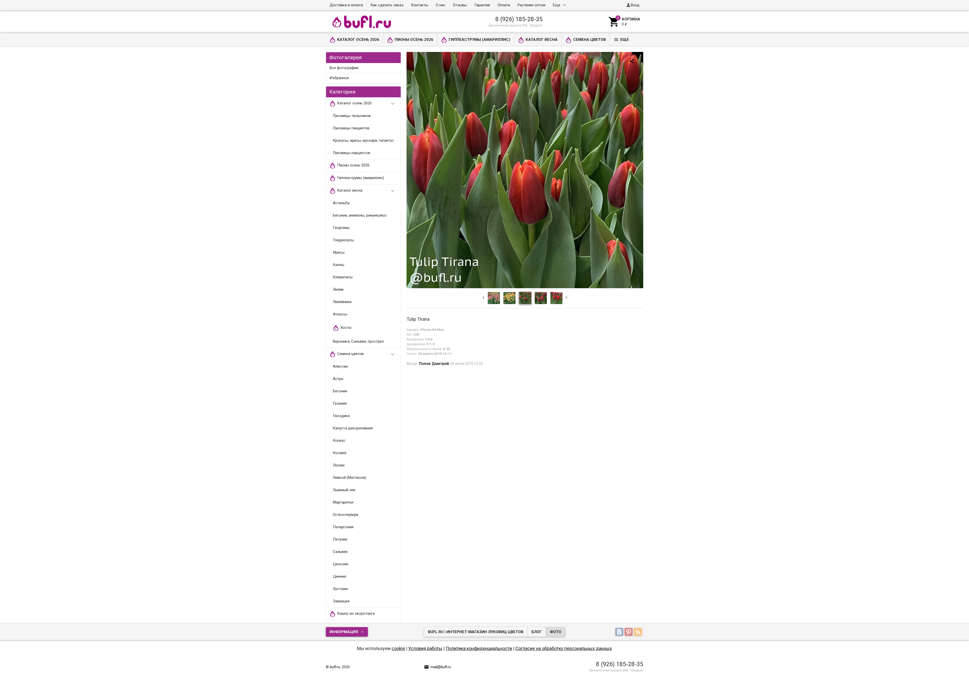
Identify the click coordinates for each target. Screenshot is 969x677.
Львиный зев (344, 490)
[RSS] (638, 632)
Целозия (340, 564)
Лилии (338, 289)
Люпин (338, 465)
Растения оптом (531, 5)
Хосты (346, 328)
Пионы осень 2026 (414, 39)
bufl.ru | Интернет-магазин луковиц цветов (475, 632)
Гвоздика (341, 416)
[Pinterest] (629, 632)
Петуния (340, 539)
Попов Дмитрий (434, 363)
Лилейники (342, 302)
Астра (338, 378)
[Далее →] (525, 287)
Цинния (339, 576)
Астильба (341, 203)
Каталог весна (542, 39)
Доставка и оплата (346, 5)
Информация (344, 632)
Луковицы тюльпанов (352, 115)
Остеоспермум (345, 514)
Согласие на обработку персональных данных (563, 648)
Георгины (341, 227)
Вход (632, 5)
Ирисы (338, 252)
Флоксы (340, 314)
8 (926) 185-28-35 (519, 19)
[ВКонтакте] (620, 632)
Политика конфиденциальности (479, 648)
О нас (440, 5)
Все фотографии (344, 68)
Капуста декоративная (353, 428)
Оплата (504, 5)
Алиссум (340, 366)
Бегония (340, 391)
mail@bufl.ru (437, 667)
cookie (398, 648)
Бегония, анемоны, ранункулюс (360, 215)
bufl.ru (335, 667)
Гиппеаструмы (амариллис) (479, 39)
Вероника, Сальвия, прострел (358, 341)
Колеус (339, 440)
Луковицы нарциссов (351, 153)
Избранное (339, 78)
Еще (556, 5)
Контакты (419, 5)
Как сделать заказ (386, 5)
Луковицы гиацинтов (351, 128)
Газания (340, 403)
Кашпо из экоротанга (356, 613)
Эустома (340, 588)
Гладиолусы (343, 240)
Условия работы (425, 648)
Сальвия (340, 551)
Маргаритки (343, 502)
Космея (339, 453)
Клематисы (343, 277)
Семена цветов (589, 39)
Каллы (338, 264)
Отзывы (460, 5)
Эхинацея (341, 601)
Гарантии (482, 5)
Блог (536, 632)
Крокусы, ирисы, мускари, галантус (363, 140)
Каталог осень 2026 (358, 39)
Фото (555, 632)
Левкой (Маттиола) (349, 477)
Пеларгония (343, 527)
